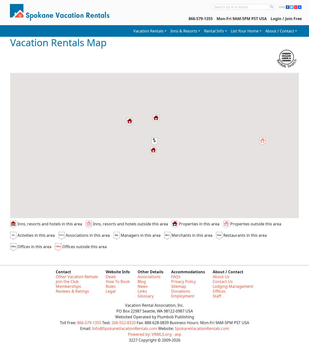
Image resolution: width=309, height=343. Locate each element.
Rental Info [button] (214, 31)
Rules (111, 286)
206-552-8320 (124, 322)
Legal (110, 291)
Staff (217, 296)
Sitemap (178, 286)
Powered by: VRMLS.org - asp (154, 334)
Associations (149, 276)
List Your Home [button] (245, 31)
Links (142, 291)
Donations (180, 291)
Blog (142, 281)
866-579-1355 (201, 18)
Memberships (68, 286)
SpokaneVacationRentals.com (202, 328)
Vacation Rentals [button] (148, 31)
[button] (262, 141)
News (143, 286)
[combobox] (240, 7)
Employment (182, 296)
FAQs (176, 276)
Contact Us (223, 281)
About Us (221, 276)
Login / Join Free (286, 18)
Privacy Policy (183, 281)
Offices (219, 291)
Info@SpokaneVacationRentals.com (124, 328)
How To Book (118, 281)
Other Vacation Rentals (77, 276)
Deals (111, 276)
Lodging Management (233, 286)
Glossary (146, 296)
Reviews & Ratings (72, 291)
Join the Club (67, 281)
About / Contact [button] (279, 31)
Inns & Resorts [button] (183, 31)
